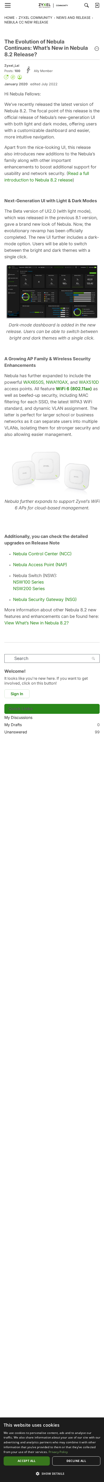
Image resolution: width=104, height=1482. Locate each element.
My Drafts (52, 724)
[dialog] (52, 1449)
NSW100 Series (28, 582)
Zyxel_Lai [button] (11, 65)
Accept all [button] (27, 1461)
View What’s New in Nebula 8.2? (36, 622)
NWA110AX (57, 382)
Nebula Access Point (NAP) (40, 564)
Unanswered (52, 732)
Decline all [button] (76, 1461)
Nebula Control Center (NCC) (42, 553)
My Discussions (18, 717)
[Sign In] (97, 5)
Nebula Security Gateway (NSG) (45, 599)
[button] (97, 49)
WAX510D (89, 382)
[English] (52, 5)
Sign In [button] (17, 693)
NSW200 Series (29, 588)
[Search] (86, 5)
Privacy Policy (58, 1452)
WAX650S (33, 382)
